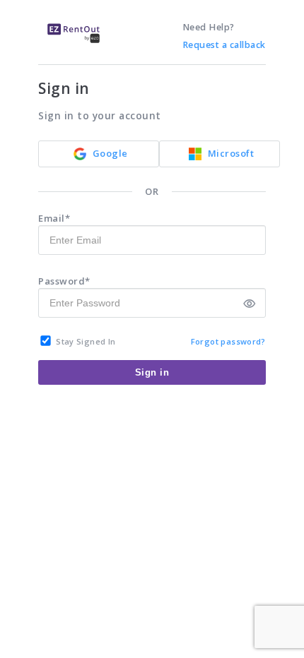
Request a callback (224, 45)
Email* (54, 218)
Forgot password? (228, 341)
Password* (64, 281)
